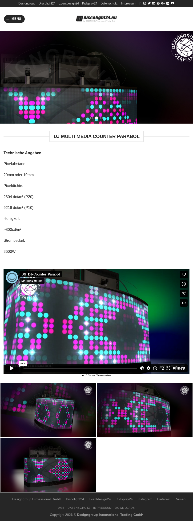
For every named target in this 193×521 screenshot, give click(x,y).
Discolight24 (47, 3)
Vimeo (180, 499)
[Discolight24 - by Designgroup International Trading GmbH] (97, 19)
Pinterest (163, 499)
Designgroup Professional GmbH (36, 499)
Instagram (145, 499)
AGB (61, 507)
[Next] (183, 77)
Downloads (125, 507)
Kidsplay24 (89, 3)
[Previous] (10, 77)
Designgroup (26, 3)
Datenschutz (109, 3)
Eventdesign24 (69, 3)
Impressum (128, 3)
